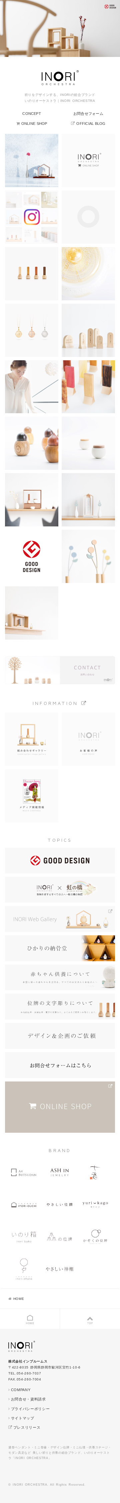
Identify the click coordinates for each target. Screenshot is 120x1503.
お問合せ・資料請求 (28, 1399)
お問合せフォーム (88, 114)
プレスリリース (26, 1427)
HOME (18, 1299)
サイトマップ (22, 1418)
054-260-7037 (29, 1373)
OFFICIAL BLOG (90, 124)
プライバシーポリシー (30, 1409)
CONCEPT (31, 114)
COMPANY (20, 1390)
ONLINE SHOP (34, 124)
